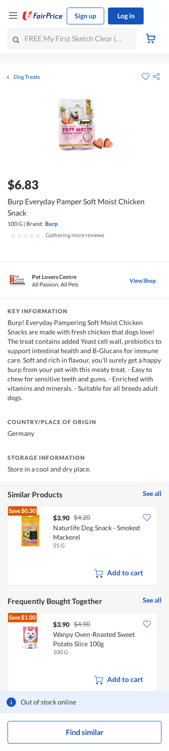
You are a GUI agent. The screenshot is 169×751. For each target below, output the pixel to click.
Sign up (85, 16)
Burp (51, 223)
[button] (156, 76)
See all (152, 493)
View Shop (143, 280)
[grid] (84, 547)
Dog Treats (27, 77)
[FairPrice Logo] (43, 16)
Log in (126, 16)
